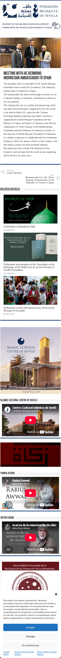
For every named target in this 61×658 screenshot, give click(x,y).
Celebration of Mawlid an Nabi (19, 226)
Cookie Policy (6, 653)
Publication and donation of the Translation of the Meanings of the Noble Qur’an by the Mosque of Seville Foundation (29, 267)
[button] (56, 594)
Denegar (30, 636)
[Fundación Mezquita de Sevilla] (30, 10)
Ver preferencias (30, 645)
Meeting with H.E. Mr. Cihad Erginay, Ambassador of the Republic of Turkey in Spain (40, 179)
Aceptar (30, 627)
